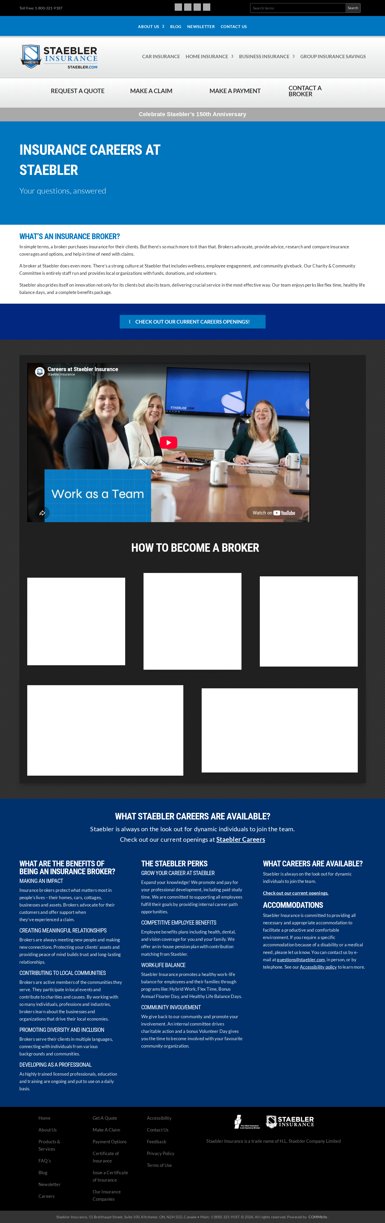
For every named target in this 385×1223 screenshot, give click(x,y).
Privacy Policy (160, 1153)
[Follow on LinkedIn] (206, 7)
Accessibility (159, 1118)
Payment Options (110, 1141)
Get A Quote (105, 1118)
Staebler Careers (240, 839)
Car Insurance (161, 56)
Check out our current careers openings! (192, 322)
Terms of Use (159, 1165)
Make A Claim (106, 1130)
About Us (148, 27)
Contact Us (234, 27)
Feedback (156, 1141)
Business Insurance (264, 56)
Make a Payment (235, 90)
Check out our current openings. (295, 893)
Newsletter (201, 27)
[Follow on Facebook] (178, 7)
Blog (176, 27)
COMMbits (318, 1217)
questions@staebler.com (301, 959)
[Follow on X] (197, 7)
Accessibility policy (318, 967)
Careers (46, 1196)
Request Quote (5, 1187)
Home (44, 1118)
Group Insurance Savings (333, 56)
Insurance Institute (194, 645)
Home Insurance (207, 56)
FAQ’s (44, 1160)
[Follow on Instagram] (187, 7)
